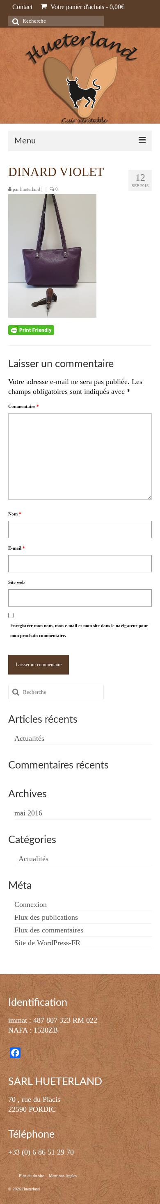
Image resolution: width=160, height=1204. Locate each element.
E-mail (16, 548)
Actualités (29, 738)
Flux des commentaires (48, 930)
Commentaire (23, 406)
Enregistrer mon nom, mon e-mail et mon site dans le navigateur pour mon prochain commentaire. (79, 630)
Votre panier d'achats (86, 6)
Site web (16, 582)
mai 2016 (28, 813)
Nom (14, 513)
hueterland (30, 189)
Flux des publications (46, 917)
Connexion (30, 904)
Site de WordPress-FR (47, 943)
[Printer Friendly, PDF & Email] (31, 330)
